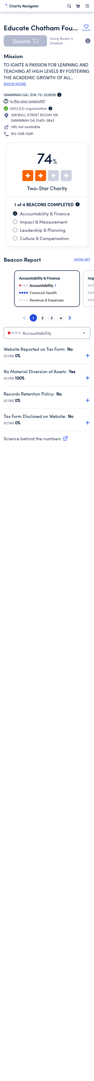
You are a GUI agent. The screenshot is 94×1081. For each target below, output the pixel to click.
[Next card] (69, 318)
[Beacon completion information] (78, 204)
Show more (15, 84)
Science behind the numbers (32, 438)
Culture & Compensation (44, 238)
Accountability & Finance (45, 213)
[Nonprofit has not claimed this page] (6, 101)
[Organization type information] (50, 108)
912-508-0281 (22, 133)
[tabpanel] (47, 389)
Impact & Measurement (43, 221)
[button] (25, 41)
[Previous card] (24, 318)
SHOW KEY (82, 259)
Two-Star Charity (47, 188)
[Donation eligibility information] (87, 40)
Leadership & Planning (42, 230)
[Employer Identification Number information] (59, 95)
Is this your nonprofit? (27, 101)
